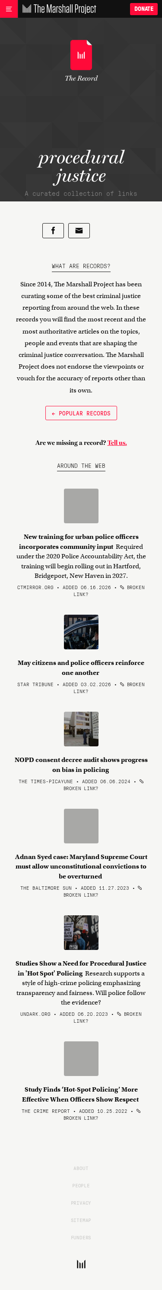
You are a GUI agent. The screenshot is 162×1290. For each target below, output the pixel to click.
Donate (143, 9)
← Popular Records (81, 413)
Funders (81, 1237)
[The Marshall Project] (57, 9)
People (81, 1185)
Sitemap (81, 1219)
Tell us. (117, 443)
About (80, 1167)
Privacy (81, 1202)
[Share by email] (79, 230)
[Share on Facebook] (53, 230)
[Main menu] (9, 9)
